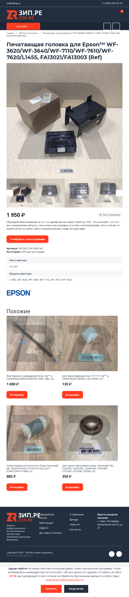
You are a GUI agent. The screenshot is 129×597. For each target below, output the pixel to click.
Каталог (22, 26)
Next (119, 193)
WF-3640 (33, 279)
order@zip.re (13, 3)
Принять (51, 588)
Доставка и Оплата (50, 532)
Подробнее (76, 588)
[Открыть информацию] (116, 26)
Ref (89, 222)
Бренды (74, 519)
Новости (74, 524)
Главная (10, 33)
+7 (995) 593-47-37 (112, 3)
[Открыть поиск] (107, 26)
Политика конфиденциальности (20, 555)
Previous (10, 193)
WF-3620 (22, 279)
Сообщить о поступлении (27, 239)
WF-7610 (55, 279)
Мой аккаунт (46, 522)
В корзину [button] (17, 394)
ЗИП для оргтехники (28, 33)
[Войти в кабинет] (108, 15)
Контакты (75, 529)
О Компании (76, 514)
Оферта (43, 527)
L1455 (12, 279)
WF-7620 (67, 279)
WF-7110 (44, 279)
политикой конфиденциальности (64, 579)
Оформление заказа (46, 516)
